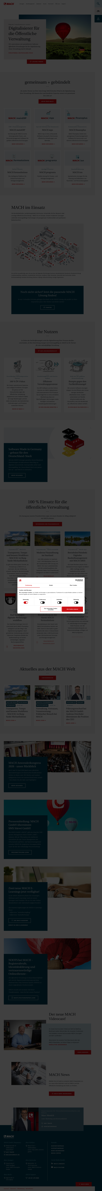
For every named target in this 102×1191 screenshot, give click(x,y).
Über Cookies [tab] (73, 585)
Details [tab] (51, 585)
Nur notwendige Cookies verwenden (50, 609)
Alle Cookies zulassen (72, 609)
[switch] (42, 602)
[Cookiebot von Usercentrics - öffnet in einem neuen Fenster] (76, 580)
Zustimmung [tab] (28, 585)
